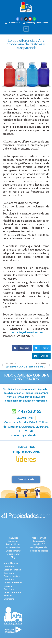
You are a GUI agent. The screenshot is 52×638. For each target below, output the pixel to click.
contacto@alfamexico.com (27, 332)
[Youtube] (30, 19)
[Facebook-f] (22, 19)
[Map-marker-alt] (17, 19)
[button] (26, 29)
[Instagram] (26, 19)
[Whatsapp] (34, 19)
